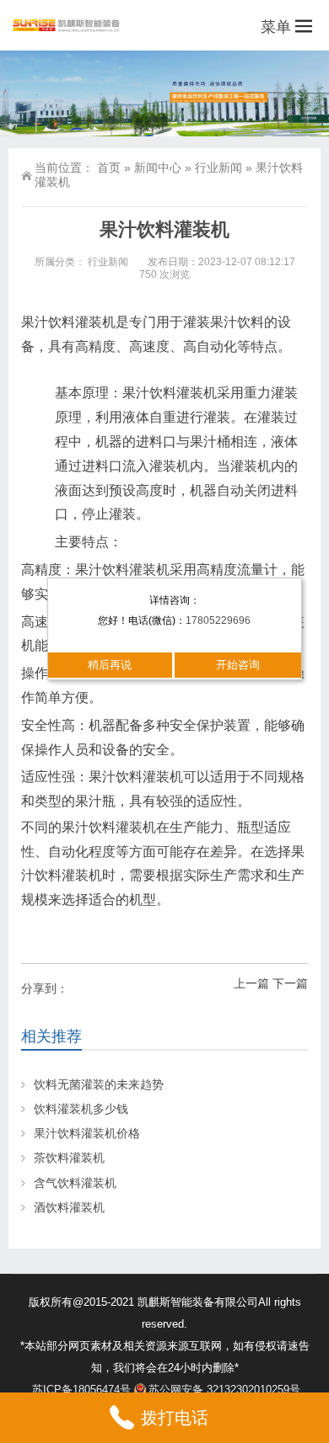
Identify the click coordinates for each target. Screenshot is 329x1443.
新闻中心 (157, 167)
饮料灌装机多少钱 (81, 1109)
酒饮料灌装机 (69, 1207)
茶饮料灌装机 (69, 1157)
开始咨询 (238, 664)
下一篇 (290, 983)
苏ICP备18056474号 (81, 1389)
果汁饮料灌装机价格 (87, 1133)
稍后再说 (110, 664)
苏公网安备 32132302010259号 (224, 1389)
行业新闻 (218, 167)
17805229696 (218, 620)
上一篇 (251, 983)
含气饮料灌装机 (75, 1183)
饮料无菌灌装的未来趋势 (99, 1084)
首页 (109, 167)
